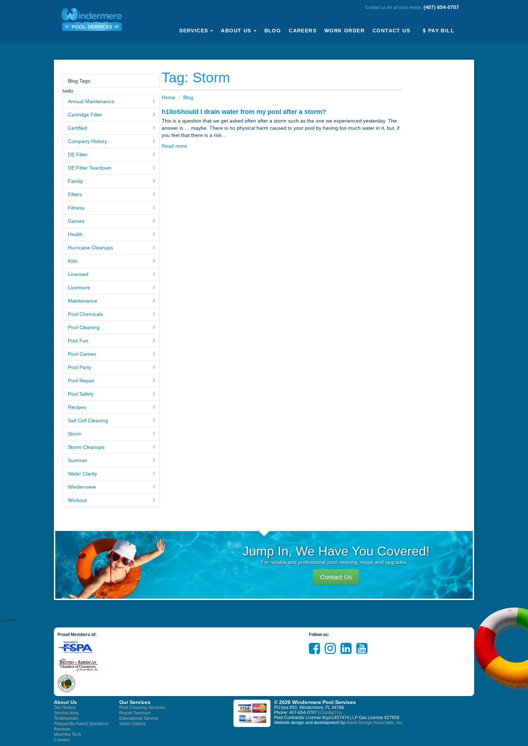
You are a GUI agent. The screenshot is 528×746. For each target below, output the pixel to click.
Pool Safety (81, 394)
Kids (73, 261)
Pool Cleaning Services (142, 707)
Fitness (76, 208)
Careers (302, 30)
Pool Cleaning (83, 327)
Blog (272, 30)
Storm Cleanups (86, 447)
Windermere (82, 487)
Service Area (66, 712)
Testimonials (66, 718)
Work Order (344, 30)
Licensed (78, 274)
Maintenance (82, 301)
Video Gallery (132, 723)
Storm (75, 434)
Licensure (79, 287)
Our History (65, 707)
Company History (87, 141)
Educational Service (138, 718)
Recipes (77, 407)
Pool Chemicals (85, 314)
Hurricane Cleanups (90, 247)
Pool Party (79, 367)
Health (75, 234)
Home (168, 97)
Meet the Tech (67, 734)
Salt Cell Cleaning (88, 420)
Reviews (62, 729)
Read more (174, 146)
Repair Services (134, 712)
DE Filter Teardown (89, 168)
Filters (75, 194)
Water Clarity (82, 473)
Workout (77, 500)
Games (76, 221)
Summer (77, 460)
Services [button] (193, 30)
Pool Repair (81, 380)
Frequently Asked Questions (81, 723)
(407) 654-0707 (441, 7)
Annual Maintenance (91, 101)
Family (75, 181)
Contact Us (391, 30)
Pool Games (82, 354)
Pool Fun (78, 341)
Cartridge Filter (85, 115)
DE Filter (78, 154)
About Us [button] (236, 30)
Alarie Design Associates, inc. (374, 722)
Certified (77, 128)
